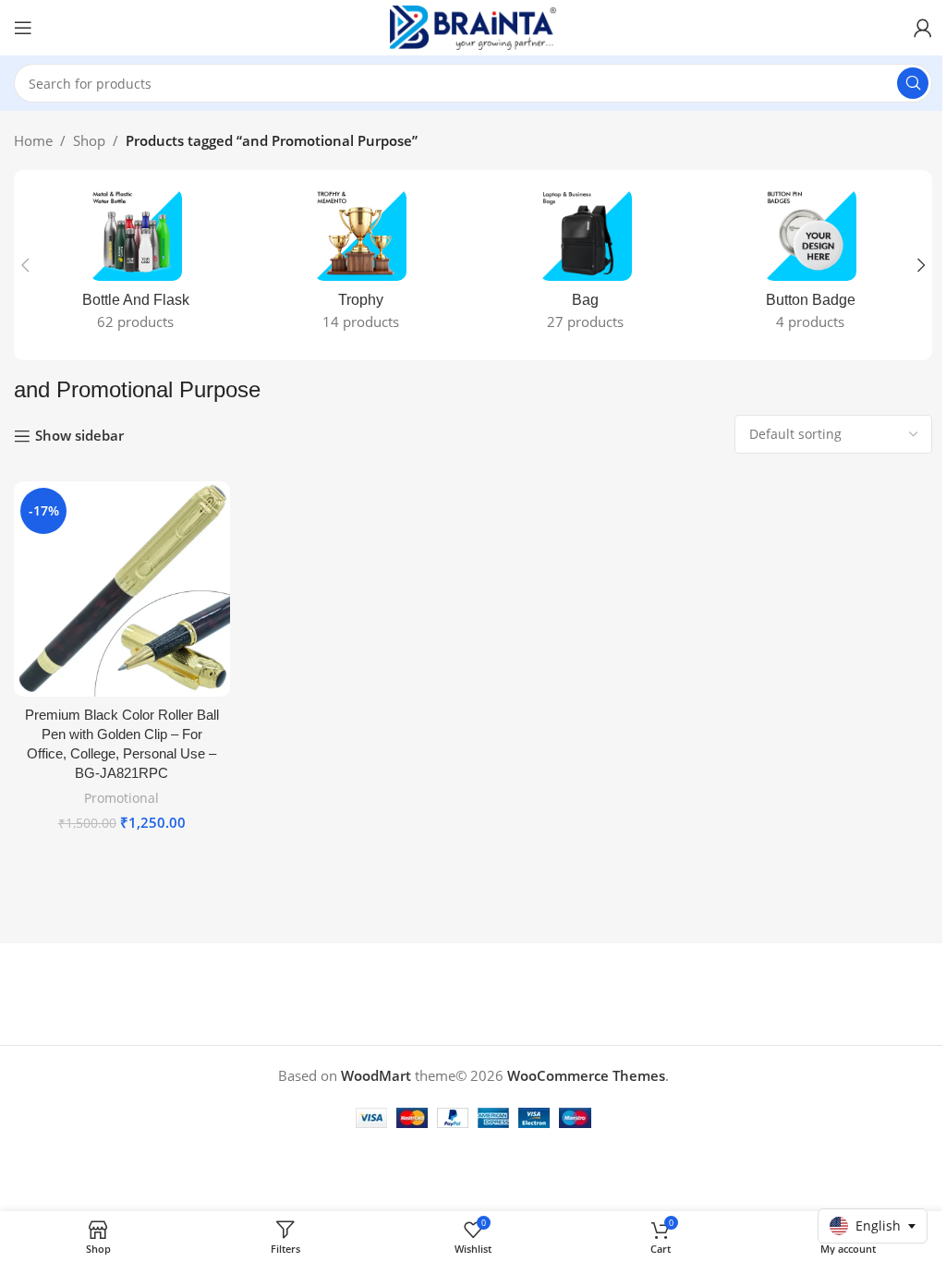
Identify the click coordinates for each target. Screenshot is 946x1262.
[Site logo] (473, 26)
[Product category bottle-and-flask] (135, 265)
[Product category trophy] (361, 265)
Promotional (121, 798)
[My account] (922, 27)
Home (33, 140)
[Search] (912, 83)
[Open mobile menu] (23, 27)
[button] (24, 265)
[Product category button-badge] (811, 265)
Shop (89, 140)
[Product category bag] (585, 265)
